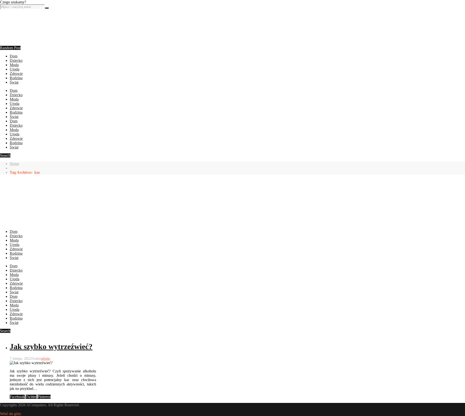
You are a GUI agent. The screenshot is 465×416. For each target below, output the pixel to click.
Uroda (14, 69)
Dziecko (16, 60)
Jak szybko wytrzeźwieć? (51, 346)
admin (45, 358)
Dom (13, 56)
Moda (14, 65)
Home (14, 164)
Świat (14, 82)
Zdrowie (16, 73)
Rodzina (16, 78)
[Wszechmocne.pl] (18, 52)
